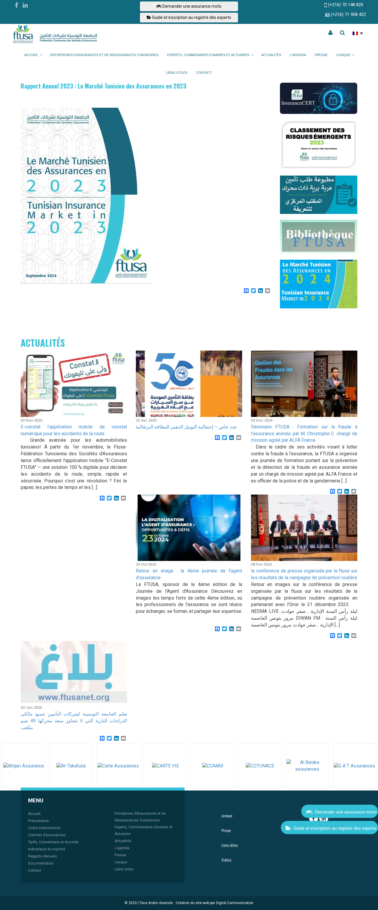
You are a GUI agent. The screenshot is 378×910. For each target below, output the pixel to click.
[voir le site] (23, 766)
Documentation (40, 863)
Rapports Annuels (42, 856)
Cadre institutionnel (44, 828)
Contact (34, 870)
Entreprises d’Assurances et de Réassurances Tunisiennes (140, 816)
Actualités (123, 841)
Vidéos (226, 860)
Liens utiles (124, 869)
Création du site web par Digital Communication (214, 903)
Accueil (34, 814)
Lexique (121, 862)
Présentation (38, 821)
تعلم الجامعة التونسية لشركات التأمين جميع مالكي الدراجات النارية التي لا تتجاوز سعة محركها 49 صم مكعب (74, 720)
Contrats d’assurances (47, 835)
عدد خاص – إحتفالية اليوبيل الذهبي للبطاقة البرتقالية (186, 427)
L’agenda (122, 848)
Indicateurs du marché (46, 849)
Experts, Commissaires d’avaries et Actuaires (143, 830)
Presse (120, 855)
